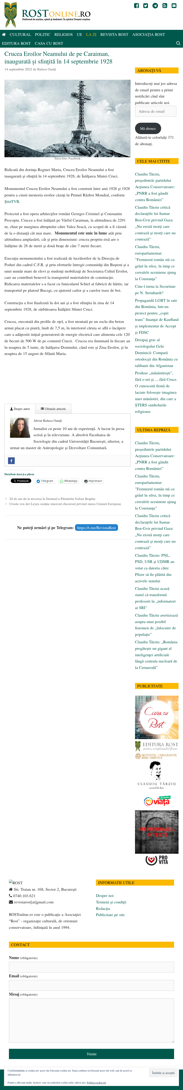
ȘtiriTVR (11, 201)
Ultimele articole (55, 409)
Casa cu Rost (49, 43)
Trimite (92, 1053)
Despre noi (105, 895)
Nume (23, 957)
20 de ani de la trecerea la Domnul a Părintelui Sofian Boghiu (52, 498)
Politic (42, 34)
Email (23, 976)
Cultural (20, 34)
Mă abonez (148, 128)
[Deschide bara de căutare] (178, 43)
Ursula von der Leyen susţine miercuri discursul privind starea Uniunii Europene (65, 503)
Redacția (103, 908)
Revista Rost (114, 34)
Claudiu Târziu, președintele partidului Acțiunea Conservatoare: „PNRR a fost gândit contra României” (155, 186)
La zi (91, 34)
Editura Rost (16, 43)
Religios (63, 34)
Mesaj (23, 994)
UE (79, 34)
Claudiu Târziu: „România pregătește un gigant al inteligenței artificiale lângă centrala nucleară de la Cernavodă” (156, 654)
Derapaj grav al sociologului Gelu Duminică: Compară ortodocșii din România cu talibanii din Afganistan (156, 352)
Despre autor (21, 409)
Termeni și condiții (111, 902)
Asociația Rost (148, 34)
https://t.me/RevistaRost (96, 527)
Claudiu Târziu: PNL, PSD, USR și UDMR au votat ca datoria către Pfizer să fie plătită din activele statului (154, 567)
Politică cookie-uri (96, 1082)
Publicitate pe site (110, 914)
